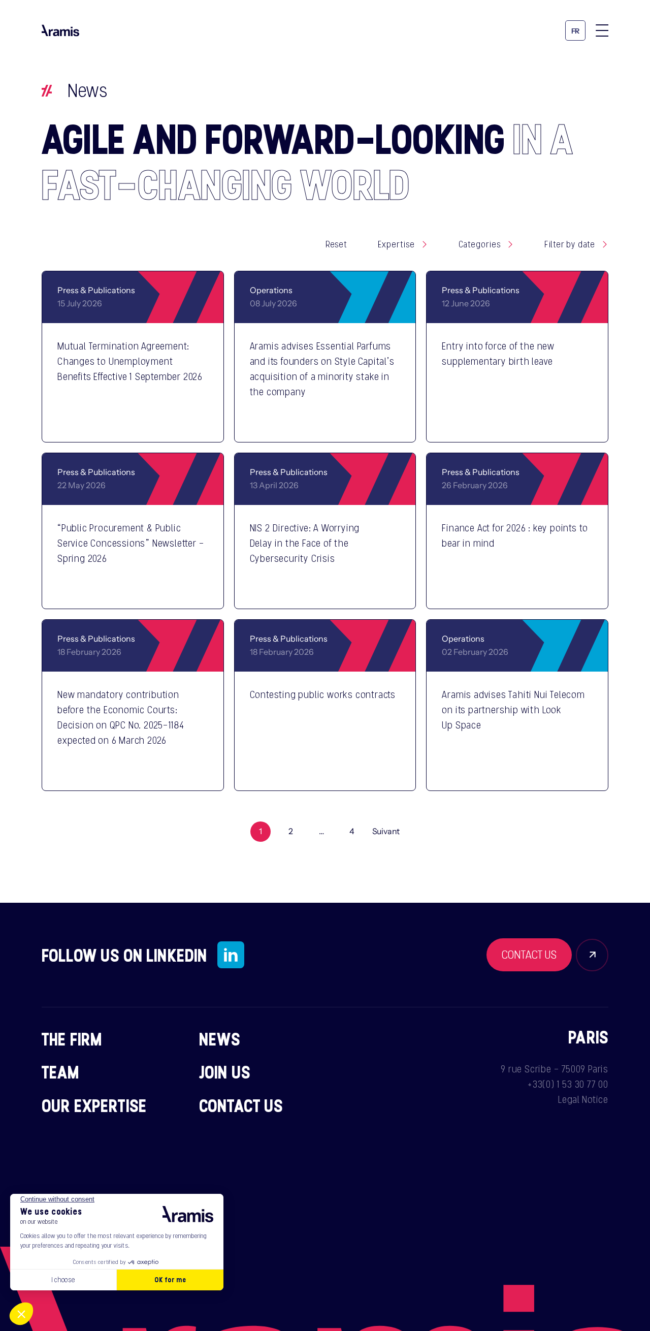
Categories (480, 244)
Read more (167, 421)
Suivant (386, 832)
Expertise (396, 244)
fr (575, 31)
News (220, 1039)
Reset (336, 244)
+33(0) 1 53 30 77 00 (568, 1084)
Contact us (241, 1105)
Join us (224, 1072)
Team (61, 1072)
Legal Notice (583, 1099)
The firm (72, 1039)
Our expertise (94, 1105)
